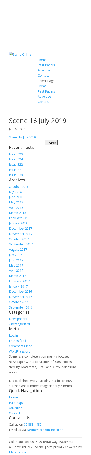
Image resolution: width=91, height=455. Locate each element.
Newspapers (18, 319)
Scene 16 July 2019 (22, 137)
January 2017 (18, 286)
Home (42, 60)
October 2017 (19, 239)
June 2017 (16, 260)
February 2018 (19, 218)
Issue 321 (16, 170)
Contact (43, 75)
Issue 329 (16, 154)
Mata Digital (18, 452)
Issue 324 (16, 159)
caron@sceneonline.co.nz (45, 430)
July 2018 (15, 192)
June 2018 (16, 197)
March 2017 (17, 276)
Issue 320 (16, 175)
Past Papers (46, 65)
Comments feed (20, 346)
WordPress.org (19, 351)
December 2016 (20, 291)
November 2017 (20, 234)
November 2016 (20, 297)
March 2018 (17, 213)
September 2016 (21, 307)
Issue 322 (16, 164)
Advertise (44, 70)
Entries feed (17, 341)
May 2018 (16, 202)
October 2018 (19, 186)
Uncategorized (19, 324)
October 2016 (19, 302)
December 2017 (20, 228)
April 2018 (16, 207)
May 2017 (16, 265)
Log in (13, 335)
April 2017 (16, 270)
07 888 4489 (33, 424)
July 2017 (15, 255)
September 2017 (21, 244)
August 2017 (18, 249)
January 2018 (18, 223)
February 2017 (19, 281)
